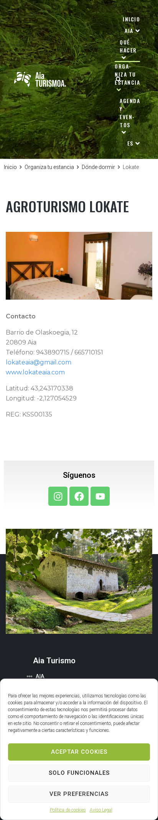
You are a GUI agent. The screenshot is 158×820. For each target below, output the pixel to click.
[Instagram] (57, 496)
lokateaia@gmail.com (38, 362)
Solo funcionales (79, 772)
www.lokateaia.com (35, 372)
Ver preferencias (79, 793)
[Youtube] (100, 496)
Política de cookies (68, 810)
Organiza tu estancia (49, 167)
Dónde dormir (98, 167)
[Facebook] (79, 496)
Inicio (10, 167)
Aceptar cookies (79, 751)
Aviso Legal (101, 810)
